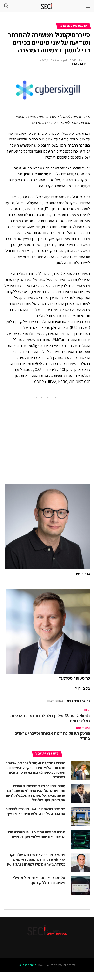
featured (54, 701)
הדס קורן (77, 63)
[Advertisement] (47, 436)
